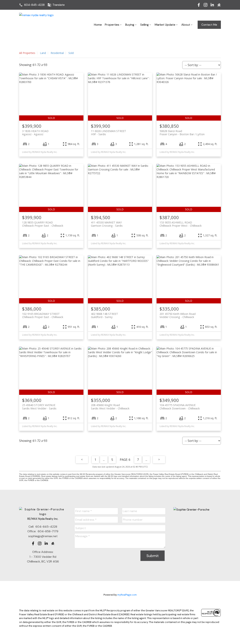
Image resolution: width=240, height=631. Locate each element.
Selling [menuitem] (144, 25)
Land (43, 53)
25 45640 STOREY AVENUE (39, 406)
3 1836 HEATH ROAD (35, 132)
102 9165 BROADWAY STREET (42, 315)
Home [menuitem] (98, 25)
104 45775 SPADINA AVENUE (180, 406)
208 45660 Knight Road (110, 406)
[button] (31, 5)
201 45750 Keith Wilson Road (178, 315)
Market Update (165, 25)
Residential (57, 53)
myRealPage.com (127, 594)
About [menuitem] (185, 25)
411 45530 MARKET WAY (107, 224)
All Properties (27, 53)
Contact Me (209, 25)
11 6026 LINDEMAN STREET (108, 132)
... (104, 460)
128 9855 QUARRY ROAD (42, 224)
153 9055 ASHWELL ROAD (181, 224)
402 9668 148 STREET (104, 315)
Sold (71, 53)
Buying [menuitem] (129, 25)
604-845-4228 (34, 5)
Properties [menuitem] (112, 25)
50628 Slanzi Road (182, 132)
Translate (58, 5)
